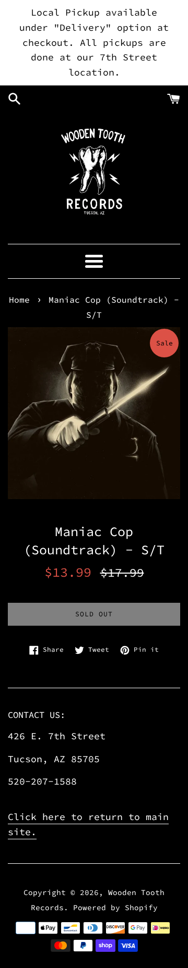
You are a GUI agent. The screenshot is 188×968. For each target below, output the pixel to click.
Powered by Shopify (115, 907)
